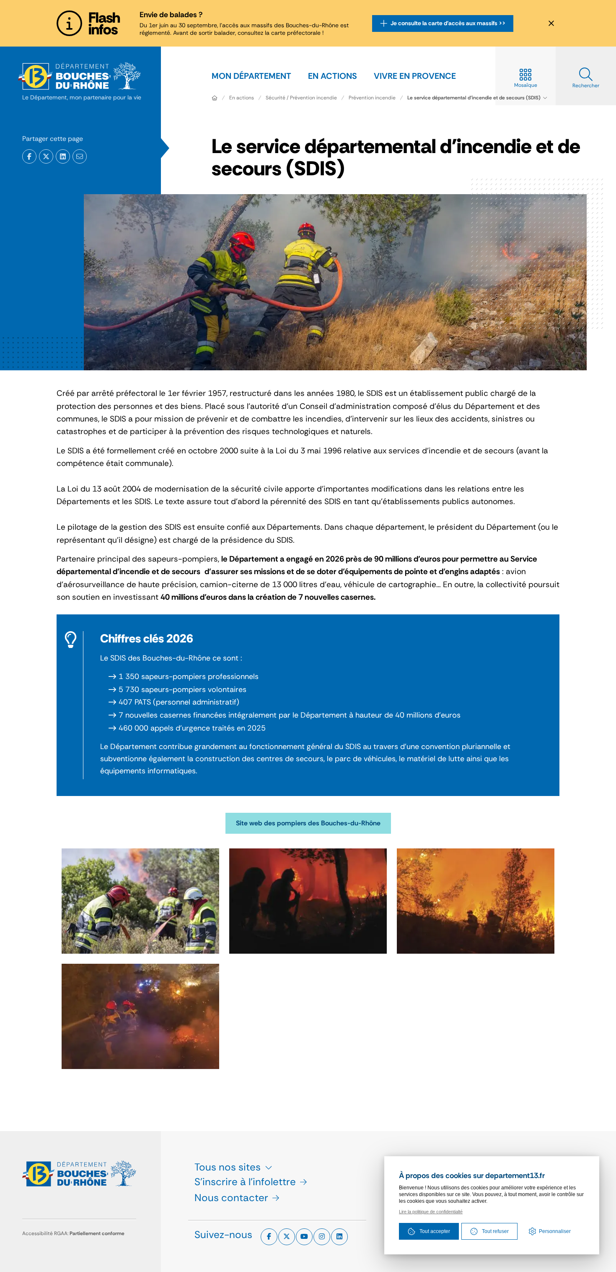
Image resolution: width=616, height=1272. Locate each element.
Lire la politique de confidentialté (431, 1211)
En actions (241, 97)
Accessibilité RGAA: (73, 1233)
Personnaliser (555, 1231)
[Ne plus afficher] (551, 23)
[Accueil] (214, 98)
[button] (79, 156)
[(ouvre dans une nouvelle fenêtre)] (29, 156)
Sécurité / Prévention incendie (301, 97)
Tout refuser (495, 1231)
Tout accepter (434, 1231)
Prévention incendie (372, 97)
